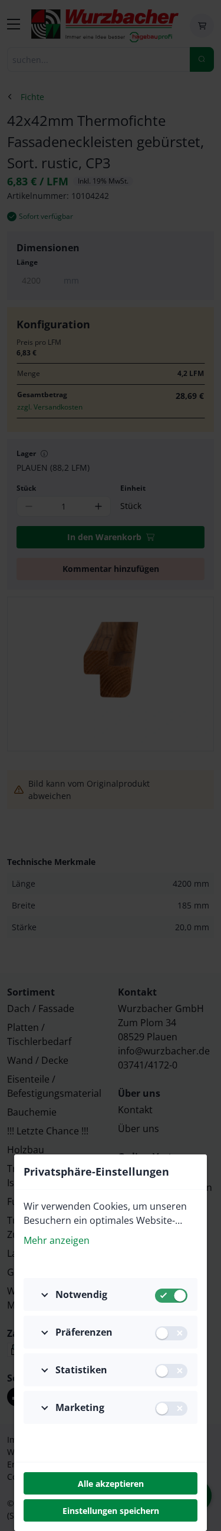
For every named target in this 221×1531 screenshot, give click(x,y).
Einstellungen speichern (110, 1510)
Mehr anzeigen (57, 1240)
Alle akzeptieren (111, 1483)
